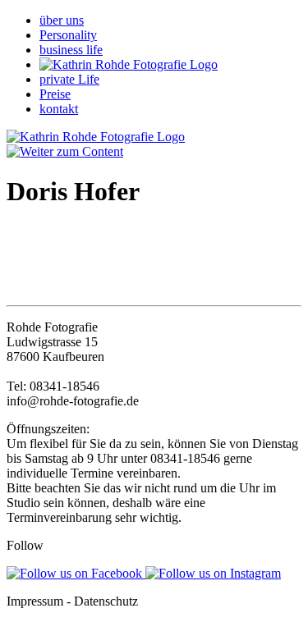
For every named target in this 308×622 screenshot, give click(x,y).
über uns (61, 20)
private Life (69, 79)
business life (71, 50)
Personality (68, 35)
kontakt (58, 109)
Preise (55, 94)
